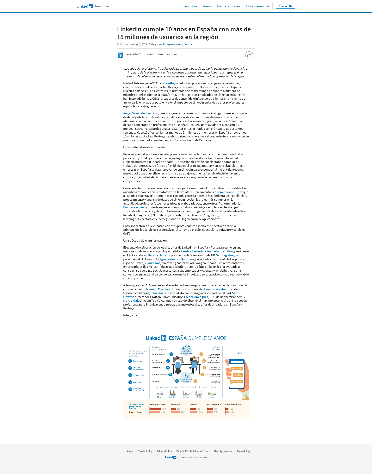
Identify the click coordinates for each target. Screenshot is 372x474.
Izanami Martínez (158, 289)
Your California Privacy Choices (193, 451)
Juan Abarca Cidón (220, 251)
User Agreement (223, 451)
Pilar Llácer (158, 293)
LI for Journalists (257, 6)
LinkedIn (167, 83)
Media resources (228, 6)
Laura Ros (153, 263)
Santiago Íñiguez (228, 255)
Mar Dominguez (197, 297)
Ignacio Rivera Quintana (177, 259)
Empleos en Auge (135, 207)
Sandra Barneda (192, 251)
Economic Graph (222, 192)
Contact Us (285, 6)
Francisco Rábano (216, 289)
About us (191, 6)
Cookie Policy (145, 451)
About (130, 451)
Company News (172, 44)
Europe (188, 44)
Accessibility (243, 451)
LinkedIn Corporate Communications (151, 54)
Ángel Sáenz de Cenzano (140, 113)
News (207, 6)
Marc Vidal (130, 300)
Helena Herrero (159, 255)
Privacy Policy (164, 451)
